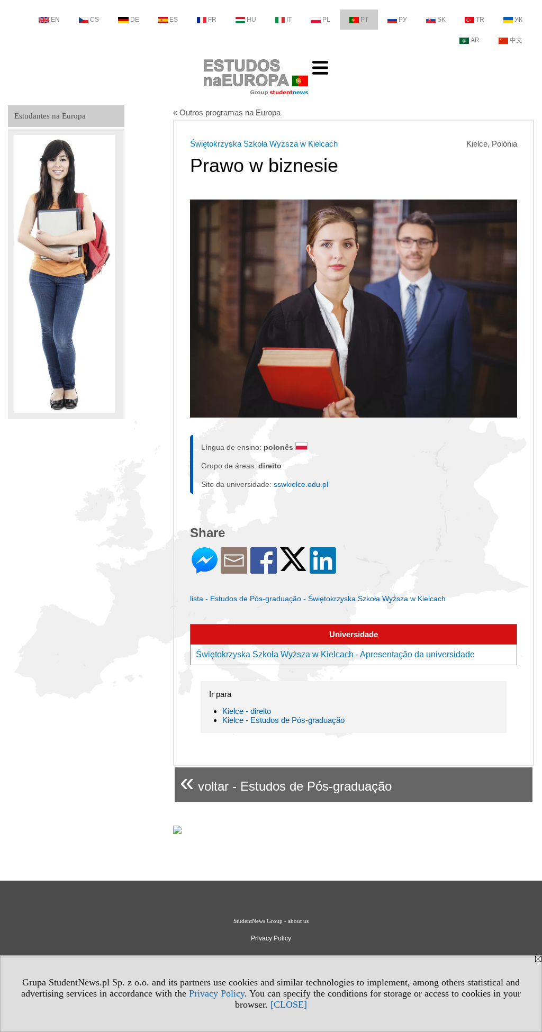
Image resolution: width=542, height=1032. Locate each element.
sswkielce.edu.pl (301, 484)
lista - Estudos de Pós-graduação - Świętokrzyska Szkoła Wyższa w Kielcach (318, 598)
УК (518, 19)
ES (173, 19)
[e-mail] (234, 569)
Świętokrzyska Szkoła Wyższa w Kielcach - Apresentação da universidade (335, 654)
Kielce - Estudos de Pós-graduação (283, 720)
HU (251, 19)
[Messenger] (205, 569)
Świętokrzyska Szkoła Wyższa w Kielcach (264, 143)
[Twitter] (293, 566)
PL (326, 19)
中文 (516, 40)
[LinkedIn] (323, 569)
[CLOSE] (288, 1004)
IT (289, 19)
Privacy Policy (217, 993)
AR (475, 40)
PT (364, 19)
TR (480, 19)
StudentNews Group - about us (271, 921)
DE (134, 19)
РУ (403, 19)
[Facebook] (263, 569)
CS (94, 19)
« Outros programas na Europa (227, 112)
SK (441, 19)
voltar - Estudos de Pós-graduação (286, 782)
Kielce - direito (246, 711)
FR (212, 19)
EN (55, 19)
